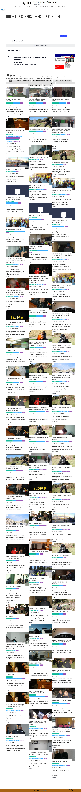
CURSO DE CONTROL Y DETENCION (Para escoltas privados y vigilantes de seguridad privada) (38, 312)
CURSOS (53, 6)
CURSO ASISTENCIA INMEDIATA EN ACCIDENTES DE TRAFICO (59, 221)
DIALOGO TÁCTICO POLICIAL (12, 736)
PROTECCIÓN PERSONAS (11, 351)
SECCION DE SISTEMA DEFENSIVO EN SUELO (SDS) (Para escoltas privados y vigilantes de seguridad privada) (61, 347)
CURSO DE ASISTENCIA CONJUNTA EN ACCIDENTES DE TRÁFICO (37, 186)
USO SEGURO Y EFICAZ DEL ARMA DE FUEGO (38, 157)
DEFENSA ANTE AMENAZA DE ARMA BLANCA (38, 129)
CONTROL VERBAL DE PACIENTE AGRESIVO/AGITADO (35, 248)
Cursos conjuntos (21, 83)
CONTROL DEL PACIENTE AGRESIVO (13, 229)
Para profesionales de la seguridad (47, 83)
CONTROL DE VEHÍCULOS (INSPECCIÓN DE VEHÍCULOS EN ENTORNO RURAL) (38, 100)
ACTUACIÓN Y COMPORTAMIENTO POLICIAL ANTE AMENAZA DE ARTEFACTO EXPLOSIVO (61, 641)
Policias (72, 83)
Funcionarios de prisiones (32, 83)
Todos (40, 85)
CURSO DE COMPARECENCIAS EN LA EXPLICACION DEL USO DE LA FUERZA (37, 692)
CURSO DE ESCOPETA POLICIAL (35, 663)
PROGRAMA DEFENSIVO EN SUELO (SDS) (60, 555)
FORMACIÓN (29, 6)
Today (11, 40)
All (10, 80)
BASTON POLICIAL (9, 617)
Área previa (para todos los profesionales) (62, 80)
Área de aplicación (27, 80)
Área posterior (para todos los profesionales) (42, 80)
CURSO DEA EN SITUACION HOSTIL (36, 215)
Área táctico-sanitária (11, 83)
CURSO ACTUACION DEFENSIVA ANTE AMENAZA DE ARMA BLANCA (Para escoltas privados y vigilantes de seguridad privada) (15, 292)
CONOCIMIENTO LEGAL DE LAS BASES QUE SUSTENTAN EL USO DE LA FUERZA (15, 705)
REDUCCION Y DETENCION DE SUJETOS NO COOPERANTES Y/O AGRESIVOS (15, 557)
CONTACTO (64, 6)
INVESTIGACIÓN (22, 6)
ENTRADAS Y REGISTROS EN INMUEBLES (37, 608)
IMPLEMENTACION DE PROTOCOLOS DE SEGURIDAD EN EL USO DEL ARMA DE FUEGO (38, 753)
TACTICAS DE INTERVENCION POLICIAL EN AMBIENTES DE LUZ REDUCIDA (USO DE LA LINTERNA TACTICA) (15, 646)
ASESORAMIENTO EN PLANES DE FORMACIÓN (61, 700)
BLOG (59, 6)
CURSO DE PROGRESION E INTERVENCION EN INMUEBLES (30, 59)
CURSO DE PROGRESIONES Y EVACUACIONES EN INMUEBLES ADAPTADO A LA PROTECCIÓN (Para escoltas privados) (62, 255)
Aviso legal (44, 790)
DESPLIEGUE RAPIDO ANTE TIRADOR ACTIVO (38, 552)
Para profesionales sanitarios (63, 83)
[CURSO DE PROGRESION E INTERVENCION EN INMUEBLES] (64, 61)
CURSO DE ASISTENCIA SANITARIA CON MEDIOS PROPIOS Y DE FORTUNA (14, 198)
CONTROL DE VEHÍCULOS (34, 636)
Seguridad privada (33, 85)
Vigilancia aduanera (47, 85)
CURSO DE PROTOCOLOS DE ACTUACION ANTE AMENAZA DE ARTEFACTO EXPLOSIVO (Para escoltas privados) (61, 315)
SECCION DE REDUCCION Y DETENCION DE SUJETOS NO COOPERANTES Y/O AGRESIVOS (38, 408)
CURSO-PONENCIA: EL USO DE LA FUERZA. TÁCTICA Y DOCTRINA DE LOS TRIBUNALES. (61, 731)
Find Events (63, 35)
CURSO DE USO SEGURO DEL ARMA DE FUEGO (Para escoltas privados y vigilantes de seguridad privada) (15, 260)
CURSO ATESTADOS (10, 675)
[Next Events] (7, 40)
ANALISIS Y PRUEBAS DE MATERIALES (60, 761)
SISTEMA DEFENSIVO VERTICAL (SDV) (60, 162)
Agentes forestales (17, 80)
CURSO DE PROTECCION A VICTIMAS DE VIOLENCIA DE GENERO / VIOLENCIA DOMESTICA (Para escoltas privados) (37, 344)
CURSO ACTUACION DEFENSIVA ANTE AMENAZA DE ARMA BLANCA (14, 409)
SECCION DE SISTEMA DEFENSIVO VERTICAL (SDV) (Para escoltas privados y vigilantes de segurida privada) (38, 377)
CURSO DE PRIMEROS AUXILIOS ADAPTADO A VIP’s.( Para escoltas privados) (62, 286)
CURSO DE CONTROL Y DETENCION (13, 439)
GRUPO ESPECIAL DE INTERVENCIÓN (13, 587)
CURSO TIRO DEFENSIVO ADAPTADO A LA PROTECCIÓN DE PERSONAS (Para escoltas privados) (61, 377)
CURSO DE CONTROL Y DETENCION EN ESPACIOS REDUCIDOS (14, 498)
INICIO (15, 6)
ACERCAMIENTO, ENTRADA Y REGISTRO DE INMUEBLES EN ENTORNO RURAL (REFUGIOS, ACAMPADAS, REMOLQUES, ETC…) (61, 130)
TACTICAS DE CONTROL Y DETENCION (60, 612)
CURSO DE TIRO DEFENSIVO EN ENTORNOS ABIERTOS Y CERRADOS (38, 466)
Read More (7, 116)
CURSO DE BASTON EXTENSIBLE (35, 524)
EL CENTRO (36, 6)
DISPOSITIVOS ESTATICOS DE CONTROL (14, 169)
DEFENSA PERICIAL (44, 6)
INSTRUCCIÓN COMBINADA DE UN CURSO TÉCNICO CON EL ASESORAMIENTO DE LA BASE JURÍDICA (38, 723)
